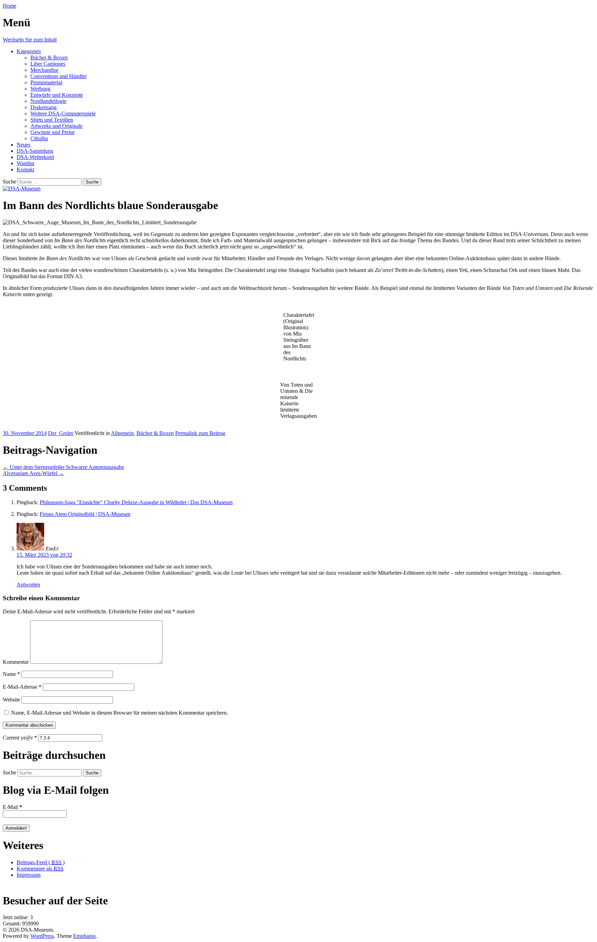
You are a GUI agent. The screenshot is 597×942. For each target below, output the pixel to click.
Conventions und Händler (58, 76)
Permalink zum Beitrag (200, 433)
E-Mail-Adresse (22, 687)
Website (11, 700)
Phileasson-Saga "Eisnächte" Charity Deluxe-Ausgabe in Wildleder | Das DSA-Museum (136, 502)
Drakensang (43, 107)
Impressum (28, 875)
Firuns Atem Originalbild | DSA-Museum (85, 514)
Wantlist (25, 163)
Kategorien (29, 51)
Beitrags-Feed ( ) (41, 862)
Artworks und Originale (56, 126)
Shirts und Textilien (51, 120)
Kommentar (16, 662)
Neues (23, 145)
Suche (9, 182)
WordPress (42, 936)
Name (11, 674)
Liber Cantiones (47, 64)
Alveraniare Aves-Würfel (33, 473)
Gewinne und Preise (52, 132)
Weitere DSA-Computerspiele (63, 113)
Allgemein (122, 433)
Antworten (28, 584)
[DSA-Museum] (21, 188)
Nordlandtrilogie (48, 101)
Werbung (40, 89)
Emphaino (84, 936)
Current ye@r (20, 738)
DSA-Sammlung (35, 151)
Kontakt (25, 169)
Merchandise (44, 70)
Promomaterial (46, 82)
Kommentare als (40, 869)
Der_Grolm (60, 433)
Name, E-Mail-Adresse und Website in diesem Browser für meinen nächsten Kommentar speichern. (119, 713)
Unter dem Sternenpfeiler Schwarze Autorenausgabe (63, 467)
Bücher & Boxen (49, 57)
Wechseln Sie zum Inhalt (30, 40)
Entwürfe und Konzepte (56, 95)
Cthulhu (39, 138)
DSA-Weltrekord (35, 157)
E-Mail (12, 807)
